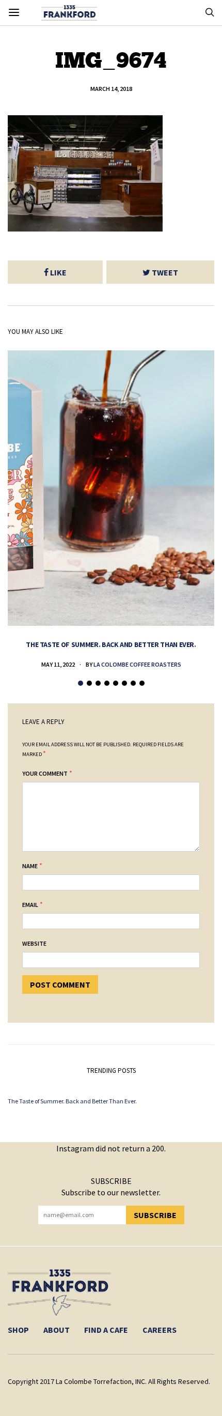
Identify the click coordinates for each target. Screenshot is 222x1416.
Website (34, 943)
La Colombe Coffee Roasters (137, 664)
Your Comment (45, 773)
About (56, 1330)
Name (30, 866)
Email (30, 905)
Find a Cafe (106, 1330)
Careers (159, 1330)
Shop (18, 1330)
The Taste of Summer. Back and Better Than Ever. (111, 644)
